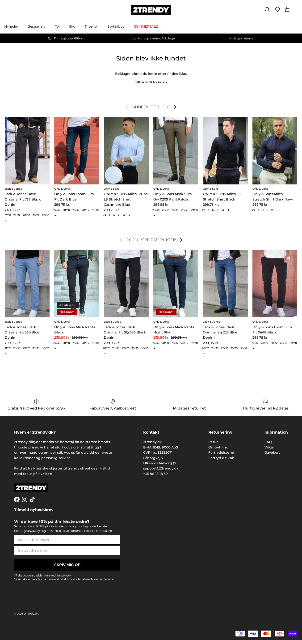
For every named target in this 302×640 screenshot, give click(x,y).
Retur (213, 442)
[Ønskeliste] (277, 10)
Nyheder (11, 26)
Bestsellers (37, 26)
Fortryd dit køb (221, 458)
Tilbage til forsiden (151, 82)
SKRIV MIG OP (67, 565)
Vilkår (269, 447)
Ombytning (218, 447)
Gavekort (272, 452)
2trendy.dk (31, 613)
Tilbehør (91, 26)
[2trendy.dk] (151, 10)
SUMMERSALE (146, 26)
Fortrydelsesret (221, 452)
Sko (72, 26)
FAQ (268, 442)
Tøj (57, 26)
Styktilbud (116, 26)
